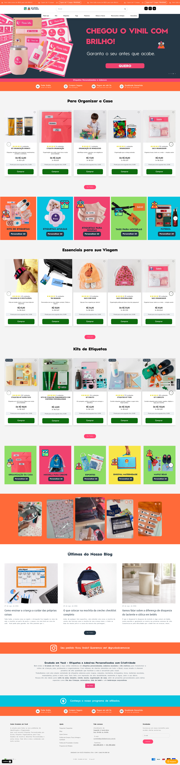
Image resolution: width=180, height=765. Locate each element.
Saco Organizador (159, 148)
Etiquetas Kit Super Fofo (21, 397)
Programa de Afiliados (65, 746)
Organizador (125, 148)
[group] (90, 44)
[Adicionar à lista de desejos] (34, 112)
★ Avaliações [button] (178, 384)
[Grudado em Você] (31, 8)
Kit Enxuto (90, 397)
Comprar (20, 171)
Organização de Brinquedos (90, 148)
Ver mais (90, 686)
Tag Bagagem (55, 298)
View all (90, 337)
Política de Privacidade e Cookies (68, 743)
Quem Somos (63, 734)
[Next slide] (159, 519)
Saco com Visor (90, 298)
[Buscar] (125, 9)
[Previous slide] (21, 519)
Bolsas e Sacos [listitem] (100, 16)
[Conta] (146, 8)
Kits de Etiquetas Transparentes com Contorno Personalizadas (55, 398)
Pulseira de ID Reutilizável (21, 298)
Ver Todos (90, 187)
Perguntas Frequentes (65, 728)
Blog (60, 731)
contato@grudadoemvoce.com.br (105, 738)
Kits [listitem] (56, 16)
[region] (90, 44)
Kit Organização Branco (20, 148)
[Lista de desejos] (150, 8)
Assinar (148, 741)
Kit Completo (159, 397)
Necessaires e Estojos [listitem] (117, 16)
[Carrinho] (154, 8)
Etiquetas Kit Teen (124, 397)
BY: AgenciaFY (91, 759)
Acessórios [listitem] (133, 16)
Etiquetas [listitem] (66, 16)
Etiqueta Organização (55, 148)
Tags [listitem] (76, 16)
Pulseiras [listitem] (87, 16)
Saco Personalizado (124, 298)
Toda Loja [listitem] (46, 16)
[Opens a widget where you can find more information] (171, 761)
